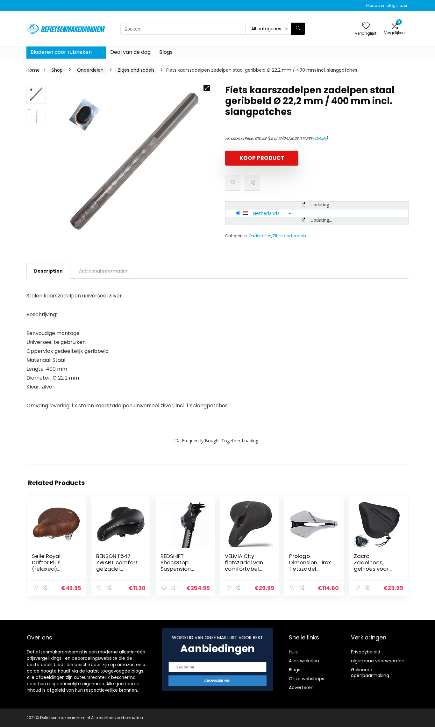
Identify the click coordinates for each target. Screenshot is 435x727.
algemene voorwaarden (377, 661)
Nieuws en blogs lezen (387, 5)
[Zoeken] (298, 29)
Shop (57, 70)
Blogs (166, 52)
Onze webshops (306, 678)
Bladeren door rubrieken (61, 52)
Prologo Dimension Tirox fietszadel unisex (310, 565)
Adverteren (301, 687)
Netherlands (266, 213)
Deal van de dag (130, 52)
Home (33, 70)
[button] (206, 88)
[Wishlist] (366, 26)
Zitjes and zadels (136, 70)
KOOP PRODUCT (261, 158)
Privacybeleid (365, 652)
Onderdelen (90, 70)
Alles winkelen (304, 661)
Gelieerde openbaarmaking (370, 672)
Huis (293, 652)
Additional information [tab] (104, 271)
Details (320, 138)
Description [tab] (48, 271)
